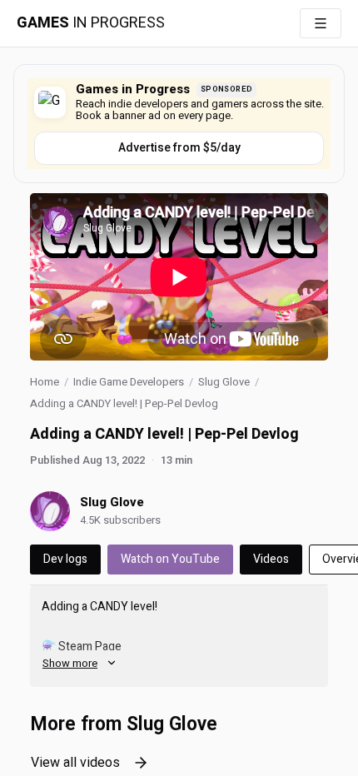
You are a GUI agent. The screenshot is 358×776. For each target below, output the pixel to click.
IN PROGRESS (91, 23)
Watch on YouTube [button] (170, 559)
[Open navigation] (320, 23)
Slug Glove (224, 382)
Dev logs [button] (65, 559)
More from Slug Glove (123, 724)
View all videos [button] (75, 763)
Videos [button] (271, 559)
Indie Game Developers (128, 382)
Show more (69, 663)
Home (44, 382)
